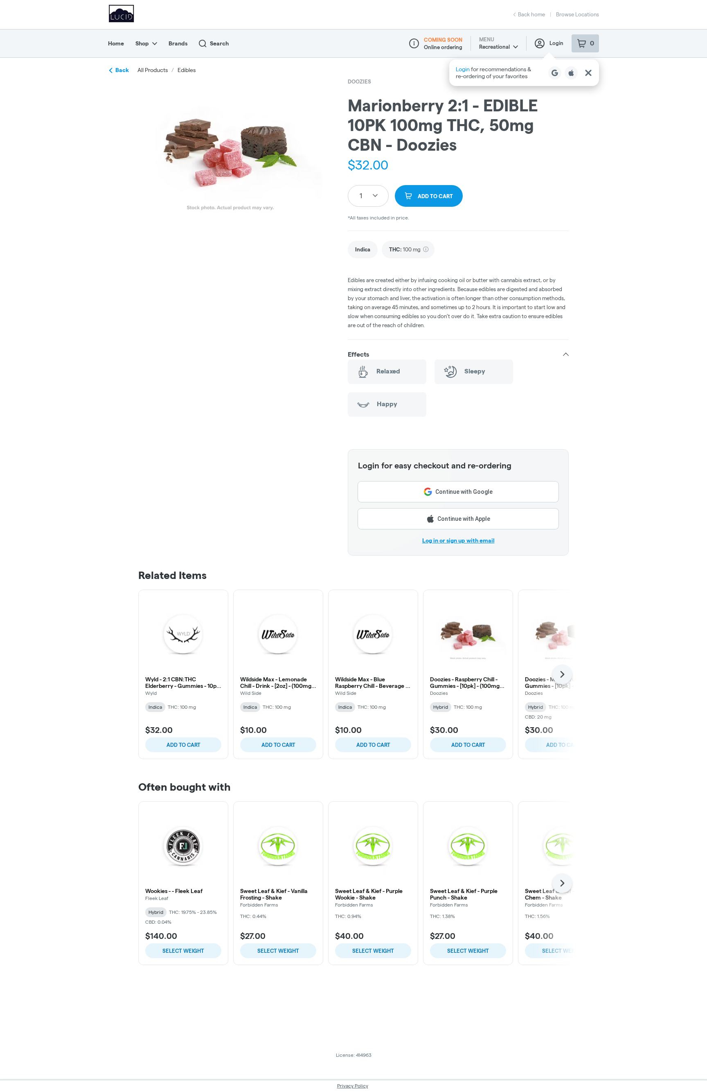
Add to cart (183, 745)
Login (556, 43)
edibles (187, 70)
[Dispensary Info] (414, 43)
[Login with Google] (554, 72)
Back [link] (122, 70)
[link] (363, 249)
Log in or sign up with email (458, 540)
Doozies (359, 81)
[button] (524, 72)
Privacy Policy (352, 1085)
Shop (142, 43)
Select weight (183, 951)
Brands (178, 43)
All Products (152, 70)
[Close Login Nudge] (588, 73)
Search (219, 43)
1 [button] (361, 195)
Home (116, 43)
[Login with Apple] (571, 72)
